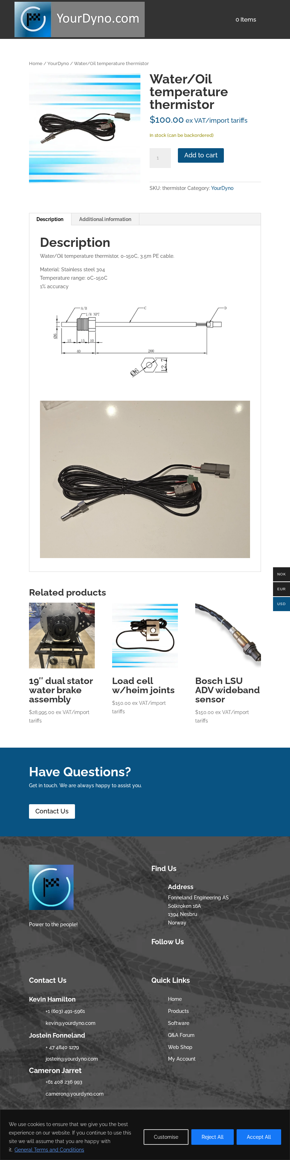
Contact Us (52, 811)
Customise (166, 1137)
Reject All (213, 1137)
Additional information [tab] (105, 219)
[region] (145, 1134)
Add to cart (201, 155)
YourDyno (58, 63)
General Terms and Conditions (49, 1150)
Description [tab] (49, 219)
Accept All (259, 1137)
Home (35, 63)
